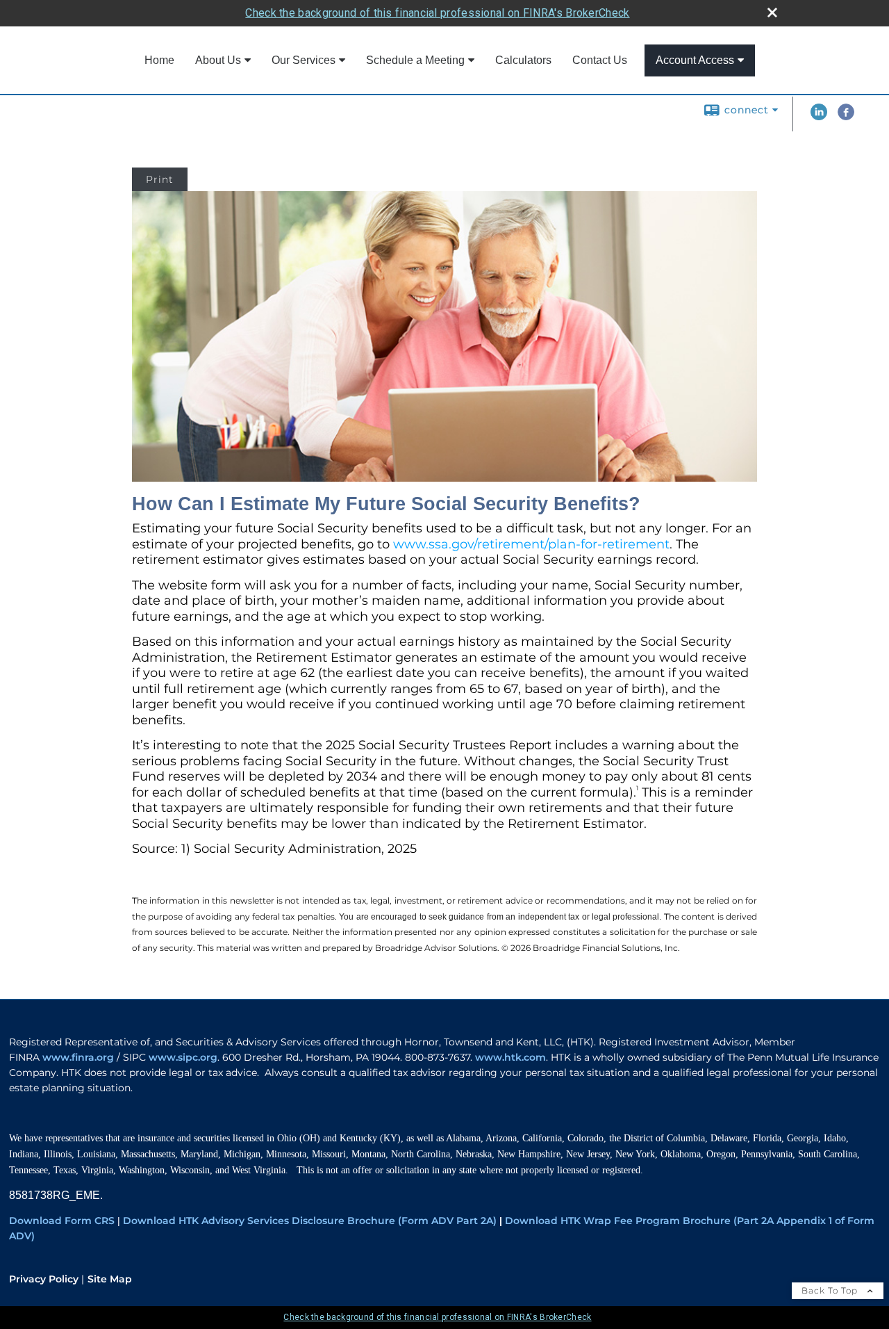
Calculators (523, 60)
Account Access (695, 60)
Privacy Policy (43, 1279)
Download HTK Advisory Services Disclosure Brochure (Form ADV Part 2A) (310, 1220)
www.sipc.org (183, 1057)
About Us (218, 60)
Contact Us (599, 60)
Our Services (303, 60)
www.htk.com (510, 1057)
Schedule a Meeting (415, 60)
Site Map (110, 1279)
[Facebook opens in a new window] (846, 117)
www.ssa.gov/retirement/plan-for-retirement (531, 544)
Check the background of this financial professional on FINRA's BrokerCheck (437, 12)
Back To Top (831, 1290)
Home (159, 60)
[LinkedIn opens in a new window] (819, 117)
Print (160, 179)
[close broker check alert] (772, 12)
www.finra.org (78, 1057)
